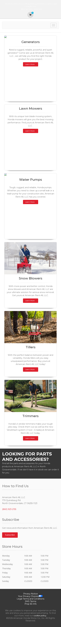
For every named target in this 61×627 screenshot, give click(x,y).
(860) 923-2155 (9, 509)
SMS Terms (30, 601)
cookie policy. (40, 615)
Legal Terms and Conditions (30, 599)
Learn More (29, 64)
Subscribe (10, 535)
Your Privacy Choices (28, 596)
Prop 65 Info (31, 604)
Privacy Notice (30, 593)
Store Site (38, 9)
